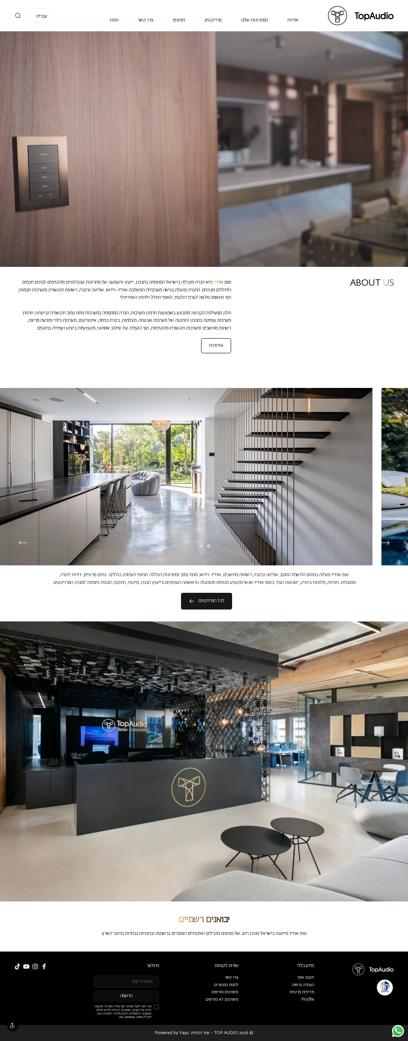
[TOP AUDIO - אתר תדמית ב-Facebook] (44, 966)
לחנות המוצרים (226, 985)
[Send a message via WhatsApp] (398, 1031)
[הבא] (22, 542)
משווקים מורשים (225, 992)
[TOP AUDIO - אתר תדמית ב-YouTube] (26, 966)
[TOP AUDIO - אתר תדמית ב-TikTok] (17, 966)
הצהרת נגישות (303, 985)
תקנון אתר (305, 977)
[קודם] (385, 542)
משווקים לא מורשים (222, 999)
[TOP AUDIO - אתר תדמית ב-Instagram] (35, 966)
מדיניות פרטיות (301, 992)
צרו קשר (231, 977)
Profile (307, 999)
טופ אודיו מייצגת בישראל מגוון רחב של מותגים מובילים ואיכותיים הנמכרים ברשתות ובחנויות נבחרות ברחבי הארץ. (204, 933)
